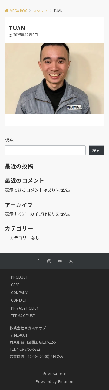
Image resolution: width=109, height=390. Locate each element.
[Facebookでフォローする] (38, 261)
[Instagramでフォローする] (49, 261)
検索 (9, 139)
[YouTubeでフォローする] (60, 261)
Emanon (66, 381)
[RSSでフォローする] (71, 261)
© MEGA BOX (54, 373)
